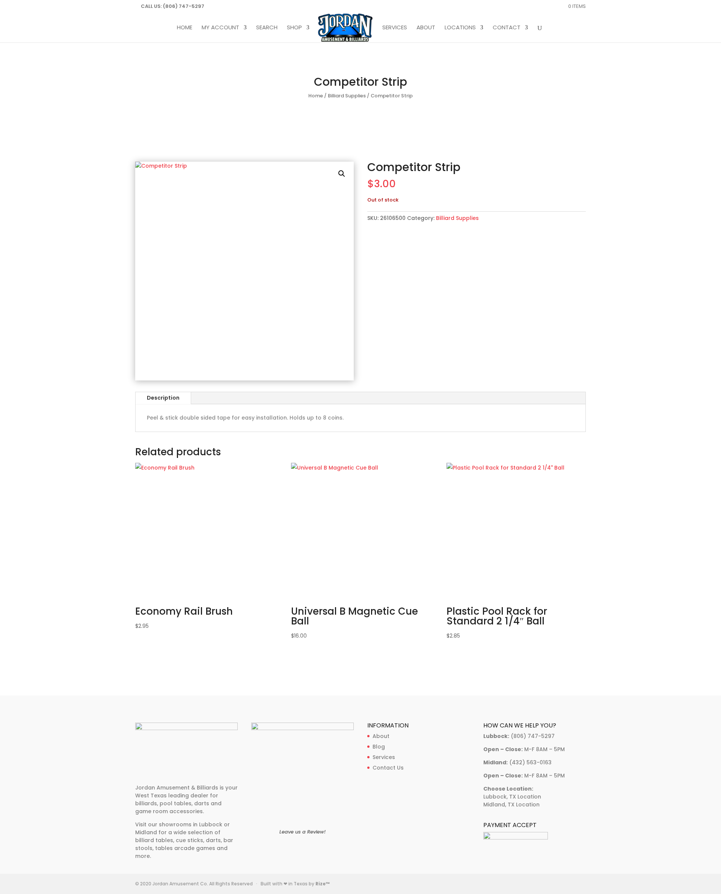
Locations (460, 28)
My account (220, 28)
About (425, 28)
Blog (379, 746)
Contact (506, 28)
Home (184, 28)
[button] (341, 173)
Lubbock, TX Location (512, 796)
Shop (294, 28)
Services (394, 28)
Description (163, 398)
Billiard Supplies (347, 95)
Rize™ (322, 883)
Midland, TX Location (511, 804)
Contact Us (388, 767)
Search (267, 28)
